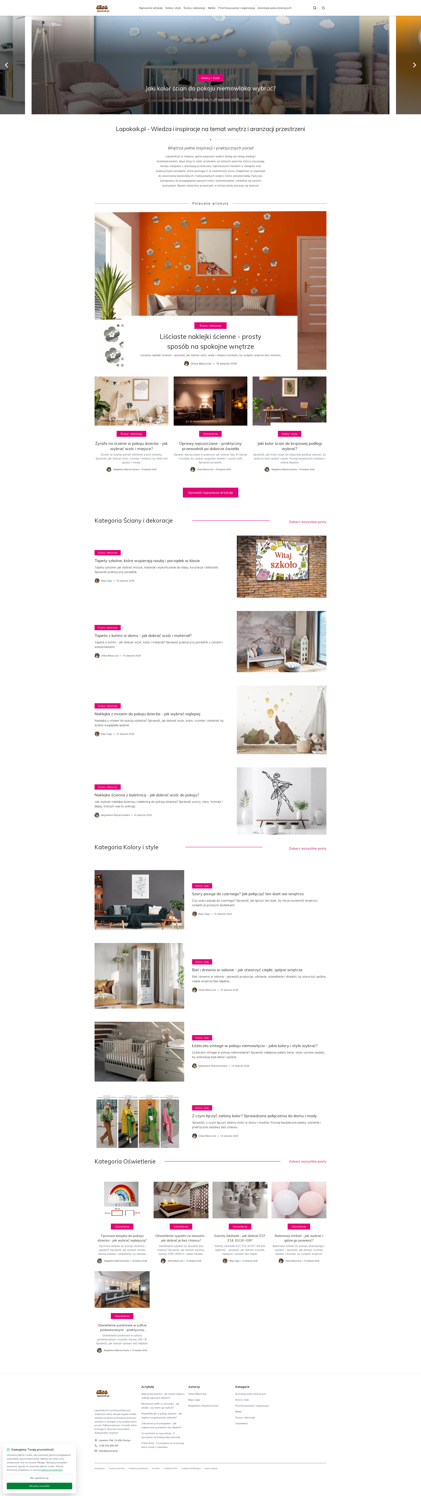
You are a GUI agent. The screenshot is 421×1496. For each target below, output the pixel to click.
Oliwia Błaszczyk (197, 1393)
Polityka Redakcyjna (191, 1468)
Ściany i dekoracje (194, 8)
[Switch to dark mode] (323, 8)
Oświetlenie (210, 433)
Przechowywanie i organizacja (236, 8)
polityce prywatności (51, 1469)
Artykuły (147, 1387)
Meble (211, 8)
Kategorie (242, 1387)
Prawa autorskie (117, 1468)
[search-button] (315, 8)
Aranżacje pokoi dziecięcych (275, 8)
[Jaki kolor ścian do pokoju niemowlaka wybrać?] (210, 65)
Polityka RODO (170, 1468)
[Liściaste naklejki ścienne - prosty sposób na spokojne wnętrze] (210, 291)
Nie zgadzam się (39, 1477)
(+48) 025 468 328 (108, 1445)
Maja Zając (194, 1399)
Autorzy (194, 1387)
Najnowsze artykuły (151, 8)
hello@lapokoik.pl (108, 1450)
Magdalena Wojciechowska (203, 1405)
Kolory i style (173, 8)
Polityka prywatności (138, 1468)
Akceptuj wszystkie (39, 1486)
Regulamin (100, 1468)
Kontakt (156, 1468)
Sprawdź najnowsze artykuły (210, 492)
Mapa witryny (211, 1468)
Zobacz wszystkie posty (307, 522)
